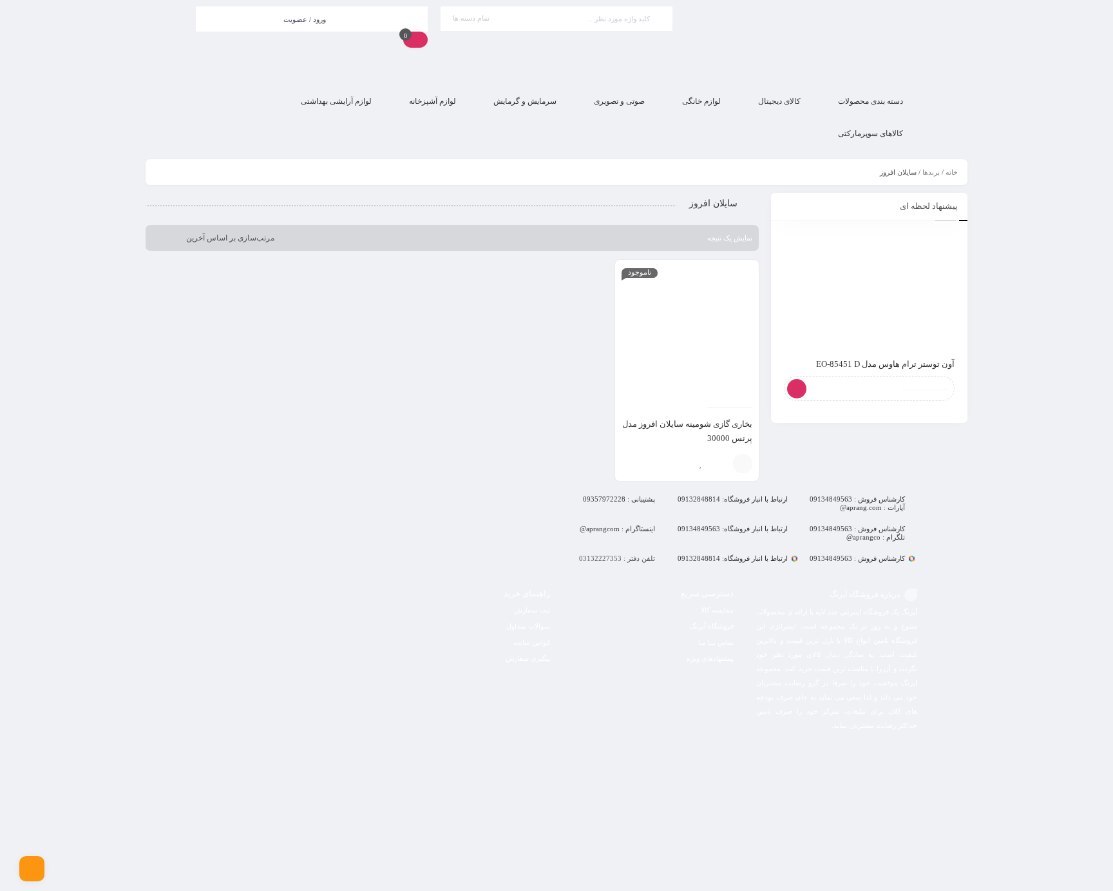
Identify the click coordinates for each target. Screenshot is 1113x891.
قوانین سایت (531, 642)
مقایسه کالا (717, 610)
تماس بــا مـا (716, 642)
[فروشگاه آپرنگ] (801, 42)
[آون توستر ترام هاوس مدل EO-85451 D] (869, 289)
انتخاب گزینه (742, 463)
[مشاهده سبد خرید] (415, 39)
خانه (952, 172)
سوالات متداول (528, 626)
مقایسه (720, 463)
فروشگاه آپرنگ (712, 626)
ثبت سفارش (532, 610)
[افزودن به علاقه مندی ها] (700, 463)
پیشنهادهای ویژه (710, 658)
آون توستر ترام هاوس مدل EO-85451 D (885, 364)
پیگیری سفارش (528, 658)
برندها (931, 172)
